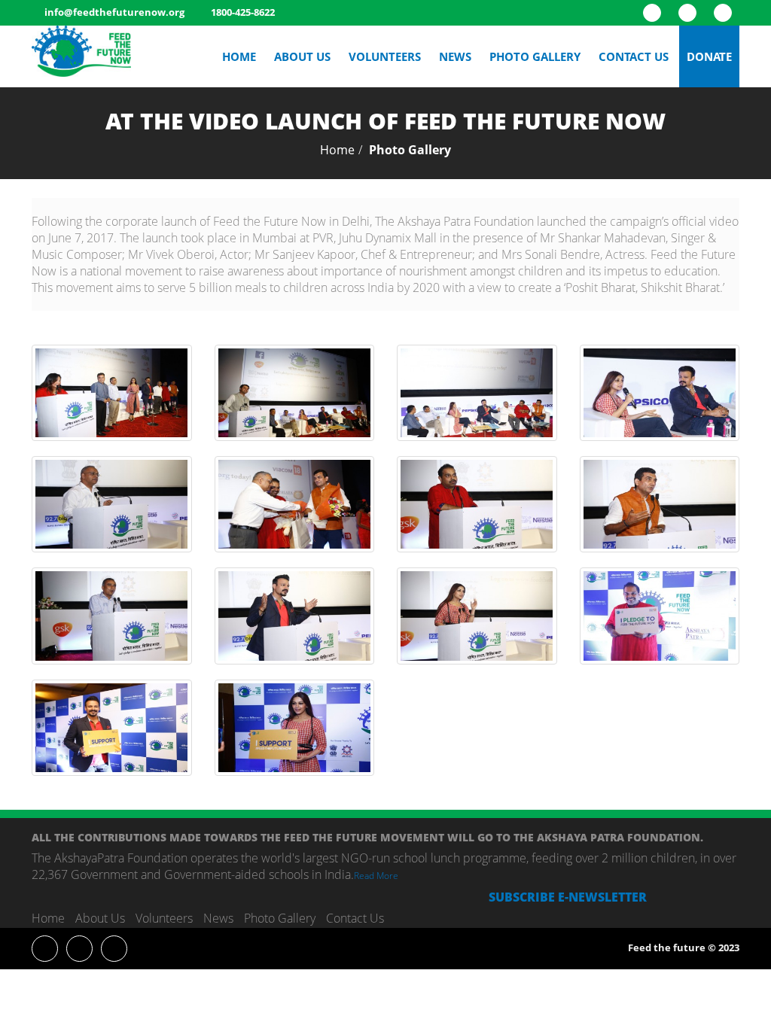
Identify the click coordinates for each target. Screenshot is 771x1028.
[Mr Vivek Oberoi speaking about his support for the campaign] (477, 393)
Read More (376, 875)
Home (239, 56)
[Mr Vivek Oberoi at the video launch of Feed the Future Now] (295, 615)
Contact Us (634, 56)
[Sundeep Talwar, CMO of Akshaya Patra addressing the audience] (295, 393)
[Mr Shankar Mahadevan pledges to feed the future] (660, 615)
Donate (709, 56)
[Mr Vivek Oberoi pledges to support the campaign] (112, 728)
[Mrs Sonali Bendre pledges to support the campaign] (295, 728)
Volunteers (385, 56)
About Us (302, 56)
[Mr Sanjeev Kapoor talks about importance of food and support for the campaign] (660, 504)
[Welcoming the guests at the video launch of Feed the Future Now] (112, 393)
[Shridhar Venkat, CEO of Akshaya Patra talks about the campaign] (112, 504)
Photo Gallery (535, 56)
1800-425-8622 (243, 12)
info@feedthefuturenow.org (114, 12)
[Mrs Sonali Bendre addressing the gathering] (660, 393)
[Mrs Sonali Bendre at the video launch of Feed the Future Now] (477, 615)
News (455, 56)
